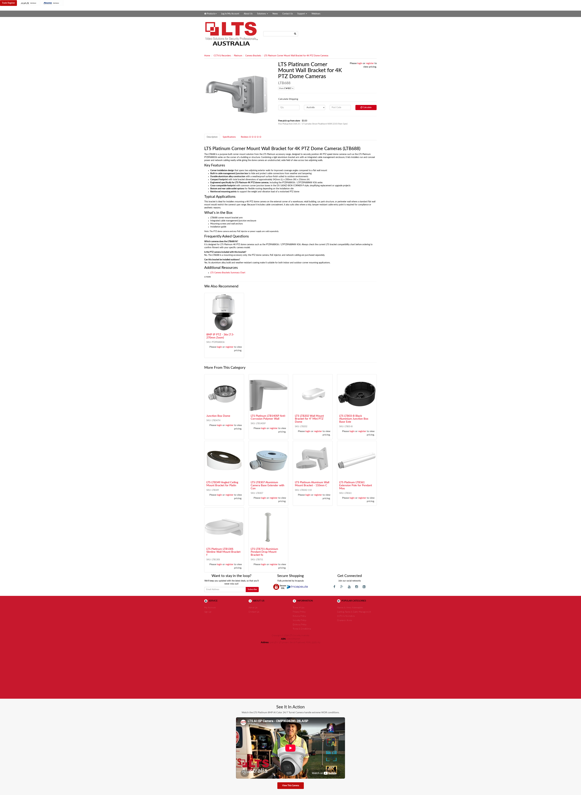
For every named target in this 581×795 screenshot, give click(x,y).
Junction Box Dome (218, 416)
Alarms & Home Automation (350, 608)
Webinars (316, 14)
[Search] (295, 33)
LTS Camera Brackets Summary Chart (227, 273)
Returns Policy (299, 616)
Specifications (229, 137)
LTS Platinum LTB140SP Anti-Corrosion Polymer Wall (268, 417)
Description (212, 137)
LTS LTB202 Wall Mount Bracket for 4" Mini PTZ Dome (309, 419)
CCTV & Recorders (222, 56)
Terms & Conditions (302, 629)
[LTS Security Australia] (231, 34)
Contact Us (287, 14)
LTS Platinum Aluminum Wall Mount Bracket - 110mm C (312, 484)
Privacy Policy (299, 612)
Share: (281, 88)
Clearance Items (344, 620)
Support (301, 14)
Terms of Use (299, 608)
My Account (210, 608)
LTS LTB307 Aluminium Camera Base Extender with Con (267, 485)
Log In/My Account (230, 14)
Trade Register (8, 3)
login (359, 63)
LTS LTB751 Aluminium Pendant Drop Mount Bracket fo (264, 552)
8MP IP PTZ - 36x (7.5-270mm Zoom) (220, 336)
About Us (248, 14)
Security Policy (299, 620)
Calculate (366, 107)
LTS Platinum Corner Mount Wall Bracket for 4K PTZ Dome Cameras (296, 56)
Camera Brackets (253, 56)
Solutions (261, 14)
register (370, 63)
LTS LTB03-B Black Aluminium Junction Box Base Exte (353, 419)
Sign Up (207, 612)
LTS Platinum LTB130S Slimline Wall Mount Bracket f (223, 552)
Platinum (238, 56)
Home (207, 56)
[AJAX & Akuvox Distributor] (41, 3)
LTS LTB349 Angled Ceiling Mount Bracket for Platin (222, 484)
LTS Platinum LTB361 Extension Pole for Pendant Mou (355, 485)
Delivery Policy (299, 625)
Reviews (245, 137)
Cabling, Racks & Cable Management (354, 612)
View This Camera (290, 786)
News (275, 14)
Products (210, 14)
